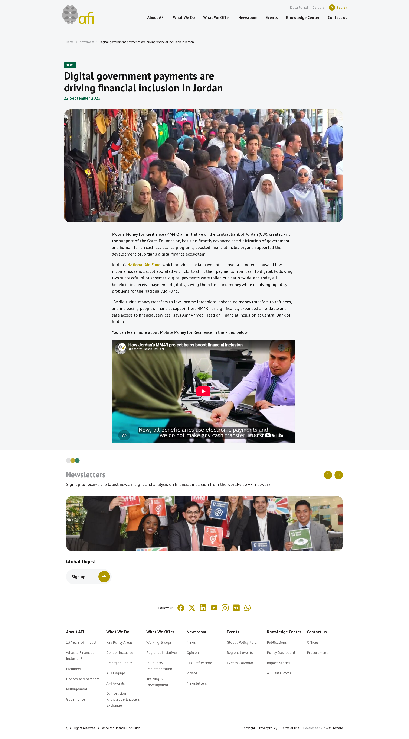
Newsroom (87, 42)
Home (70, 42)
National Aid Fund (144, 264)
